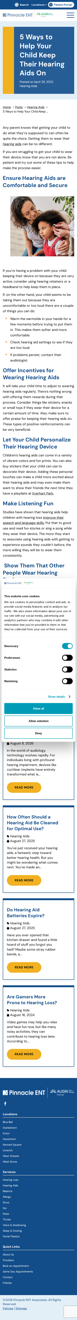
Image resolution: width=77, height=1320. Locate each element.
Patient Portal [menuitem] (61, 5)
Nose (6, 1213)
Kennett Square (12, 1144)
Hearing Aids (35, 107)
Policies (7, 1283)
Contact (8, 1277)
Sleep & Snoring (12, 1230)
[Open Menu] (70, 15)
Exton (6, 1133)
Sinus (6, 1202)
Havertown (23, 1139)
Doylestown (10, 1127)
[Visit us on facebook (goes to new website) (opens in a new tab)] (5, 1104)
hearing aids (12, 144)
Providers (8, 1260)
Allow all (38, 708)
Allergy (7, 1196)
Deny (38, 733)
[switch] (67, 658)
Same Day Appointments (18, 1271)
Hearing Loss (10, 1179)
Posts (19, 107)
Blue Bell (8, 1122)
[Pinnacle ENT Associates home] (28, 15)
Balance (7, 1191)
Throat (7, 1219)
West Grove (10, 1161)
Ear (5, 1208)
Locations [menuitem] (38, 4)
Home (7, 107)
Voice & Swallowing (14, 1225)
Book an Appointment (16, 1266)
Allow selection (39, 720)
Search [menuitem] (24, 4)
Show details (56, 696)
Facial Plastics (11, 1236)
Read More (24, 787)
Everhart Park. (43, 493)
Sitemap (21, 1308)
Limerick (8, 1150)
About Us (8, 1254)
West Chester (11, 1156)
